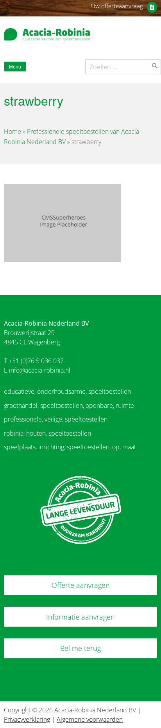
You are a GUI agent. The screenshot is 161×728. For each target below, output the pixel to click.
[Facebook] (139, 36)
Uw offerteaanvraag (117, 6)
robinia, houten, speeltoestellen (47, 433)
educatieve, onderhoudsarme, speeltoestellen (67, 391)
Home (12, 131)
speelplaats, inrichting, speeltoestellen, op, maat (70, 447)
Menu (15, 67)
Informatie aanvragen (80, 617)
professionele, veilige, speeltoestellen (55, 419)
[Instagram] (152, 36)
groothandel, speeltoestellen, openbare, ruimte (69, 405)
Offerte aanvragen (81, 585)
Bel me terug (80, 648)
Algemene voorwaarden (90, 719)
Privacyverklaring (27, 719)
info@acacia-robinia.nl (39, 370)
